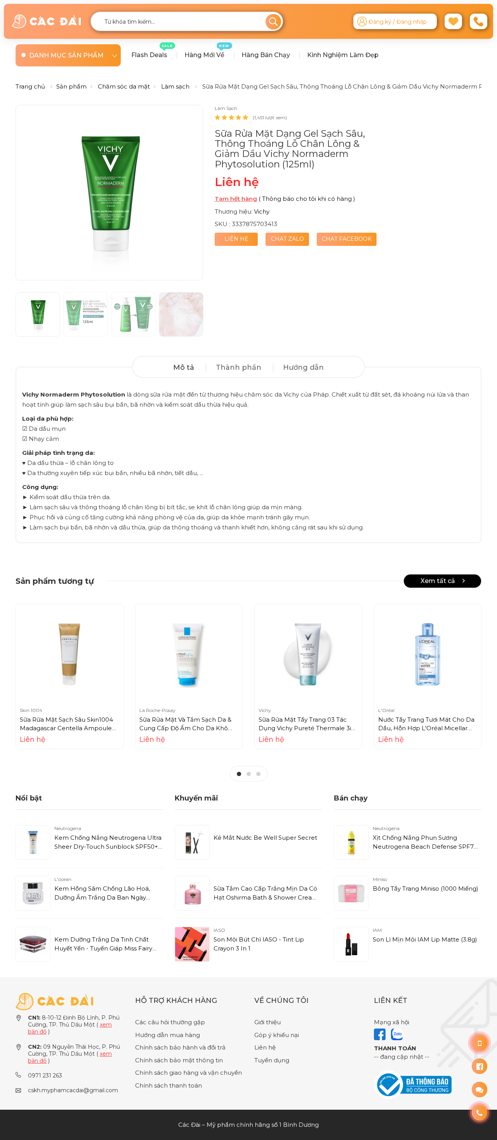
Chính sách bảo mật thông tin (179, 1060)
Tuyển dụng (271, 1060)
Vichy (261, 211)
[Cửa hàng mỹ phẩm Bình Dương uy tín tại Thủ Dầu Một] (46, 21)
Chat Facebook (347, 238)
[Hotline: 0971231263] (479, 1043)
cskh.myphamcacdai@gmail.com (73, 1090)
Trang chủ (30, 86)
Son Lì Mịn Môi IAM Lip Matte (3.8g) (425, 939)
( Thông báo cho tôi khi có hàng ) (307, 198)
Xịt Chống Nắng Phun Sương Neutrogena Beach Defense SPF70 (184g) (425, 846)
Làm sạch (175, 86)
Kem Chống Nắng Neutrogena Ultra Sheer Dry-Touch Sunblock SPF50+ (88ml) (108, 846)
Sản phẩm (71, 86)
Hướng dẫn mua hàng (167, 1035)
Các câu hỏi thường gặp (170, 1022)
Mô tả (183, 367)
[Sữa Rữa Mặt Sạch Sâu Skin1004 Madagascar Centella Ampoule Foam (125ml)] (69, 654)
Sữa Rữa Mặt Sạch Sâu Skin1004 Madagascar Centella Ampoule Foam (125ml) (66, 728)
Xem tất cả (439, 581)
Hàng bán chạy (266, 55)
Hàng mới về (206, 51)
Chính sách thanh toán (168, 1085)
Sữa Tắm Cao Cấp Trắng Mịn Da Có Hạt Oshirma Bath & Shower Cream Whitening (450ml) (266, 897)
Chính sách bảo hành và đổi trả (180, 1047)
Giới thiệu (267, 1022)
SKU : (222, 224)
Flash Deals (152, 51)
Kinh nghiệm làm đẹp (343, 55)
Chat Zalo (287, 238)
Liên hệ (236, 238)
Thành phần (238, 367)
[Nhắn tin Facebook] (479, 1066)
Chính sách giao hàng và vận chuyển (188, 1072)
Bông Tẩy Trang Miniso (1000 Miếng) (425, 888)
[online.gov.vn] (413, 1084)
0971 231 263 (45, 1075)
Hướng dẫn (303, 367)
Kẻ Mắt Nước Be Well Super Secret (265, 837)
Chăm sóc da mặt (124, 86)
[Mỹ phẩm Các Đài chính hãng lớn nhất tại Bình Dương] (54, 1001)
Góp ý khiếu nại (276, 1035)
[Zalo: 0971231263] (479, 1089)
